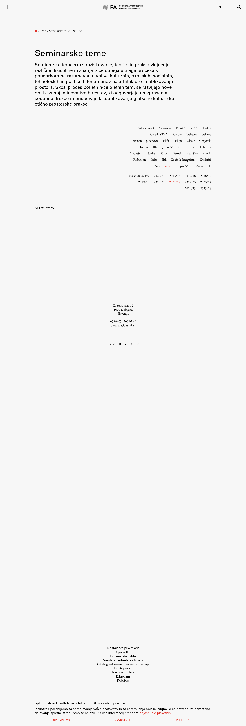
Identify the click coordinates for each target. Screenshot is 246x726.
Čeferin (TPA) (159, 134)
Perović (177, 153)
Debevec (191, 134)
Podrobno (184, 720)
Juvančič (168, 147)
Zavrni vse (123, 720)
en (218, 7)
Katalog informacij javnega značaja (123, 664)
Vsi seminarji (146, 128)
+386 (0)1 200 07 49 (123, 321)
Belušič (180, 128)
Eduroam (123, 676)
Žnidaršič (205, 159)
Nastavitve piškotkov (123, 648)
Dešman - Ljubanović (144, 141)
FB (109, 344)
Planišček (192, 153)
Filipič (178, 141)
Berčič (193, 128)
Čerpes (177, 134)
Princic (207, 153)
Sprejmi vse (62, 720)
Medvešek (136, 153)
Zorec (168, 166)
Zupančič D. (184, 166)
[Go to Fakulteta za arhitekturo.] (36, 31)
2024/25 (190, 188)
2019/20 (143, 182)
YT (133, 344)
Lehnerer (205, 147)
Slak (164, 159)
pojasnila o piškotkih (155, 713)
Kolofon (123, 680)
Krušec (182, 147)
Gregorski (205, 141)
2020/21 (159, 182)
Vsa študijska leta (139, 176)
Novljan (151, 153)
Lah (193, 147)
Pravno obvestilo (123, 656)
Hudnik (143, 147)
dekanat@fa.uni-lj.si (123, 325)
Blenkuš (206, 128)
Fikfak (166, 141)
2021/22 (174, 182)
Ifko (155, 147)
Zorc (157, 166)
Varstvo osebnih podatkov (123, 660)
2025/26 (205, 188)
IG (120, 344)
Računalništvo (123, 672)
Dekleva (206, 134)
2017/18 (190, 176)
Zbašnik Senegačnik (183, 159)
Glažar (191, 141)
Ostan (165, 153)
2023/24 (205, 182)
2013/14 (174, 176)
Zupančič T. (203, 166)
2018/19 (205, 176)
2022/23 (190, 182)
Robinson (139, 159)
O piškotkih (123, 652)
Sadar (153, 159)
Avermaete (165, 128)
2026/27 (159, 176)
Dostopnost (123, 668)
